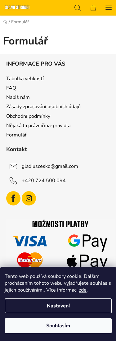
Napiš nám (18, 97)
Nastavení (58, 305)
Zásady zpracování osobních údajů (43, 106)
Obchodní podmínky (28, 116)
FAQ (11, 88)
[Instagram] (29, 198)
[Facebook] (13, 198)
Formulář (16, 134)
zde (83, 290)
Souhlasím (58, 325)
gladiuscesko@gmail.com (50, 166)
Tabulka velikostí (25, 78)
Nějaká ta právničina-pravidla (38, 125)
